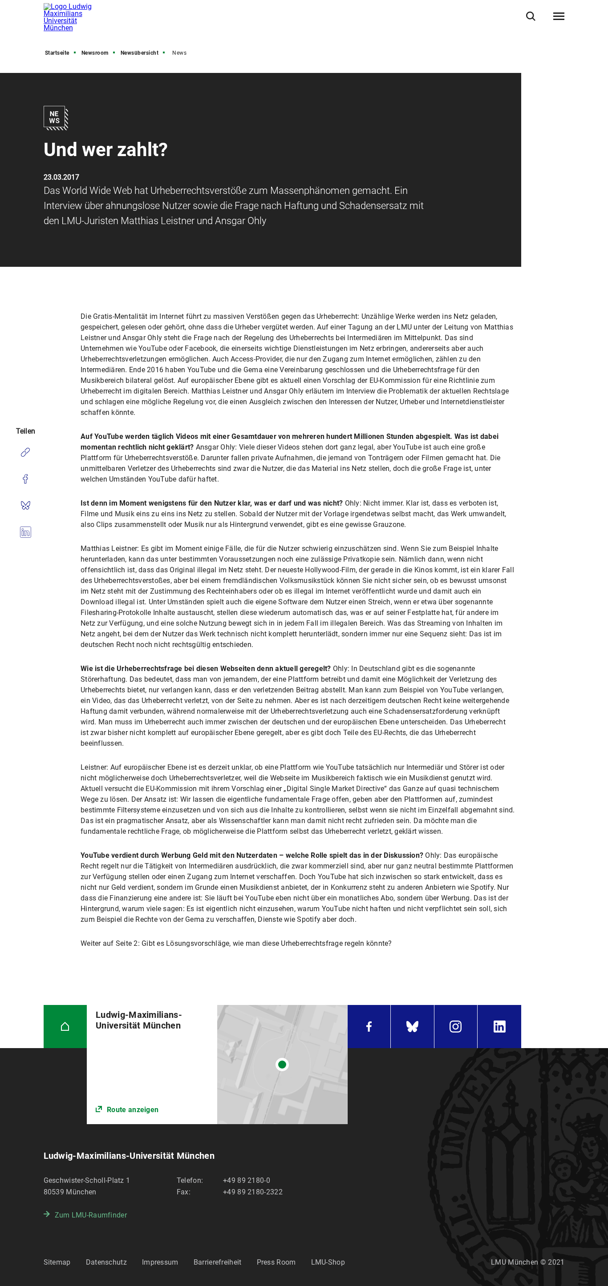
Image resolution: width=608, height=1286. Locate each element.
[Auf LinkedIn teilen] (25, 532)
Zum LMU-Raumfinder (91, 1215)
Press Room (276, 1262)
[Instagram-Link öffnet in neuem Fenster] (456, 1027)
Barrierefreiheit (218, 1262)
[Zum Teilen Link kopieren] (25, 452)
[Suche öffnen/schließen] (530, 16)
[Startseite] (65, 1027)
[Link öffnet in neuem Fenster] (217, 1065)
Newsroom (95, 53)
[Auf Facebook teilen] (25, 479)
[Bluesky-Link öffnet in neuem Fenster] (412, 1027)
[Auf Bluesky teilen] (25, 505)
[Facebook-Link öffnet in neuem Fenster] (369, 1027)
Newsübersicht (140, 53)
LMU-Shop (328, 1262)
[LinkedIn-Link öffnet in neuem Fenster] (499, 1027)
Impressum (160, 1262)
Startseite (57, 53)
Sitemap (57, 1262)
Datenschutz (106, 1262)
